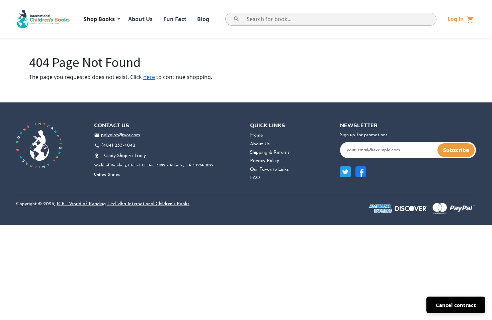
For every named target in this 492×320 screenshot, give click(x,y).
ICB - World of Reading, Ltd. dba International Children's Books (123, 204)
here (149, 77)
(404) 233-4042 (118, 145)
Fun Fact (174, 19)
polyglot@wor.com (120, 135)
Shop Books (100, 19)
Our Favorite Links (269, 169)
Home (256, 135)
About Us (140, 19)
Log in (455, 19)
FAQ (255, 177)
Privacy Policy (264, 160)
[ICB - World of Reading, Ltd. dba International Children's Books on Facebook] (360, 175)
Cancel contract (456, 305)
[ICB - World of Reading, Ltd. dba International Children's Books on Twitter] (345, 175)
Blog (203, 19)
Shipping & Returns (270, 152)
